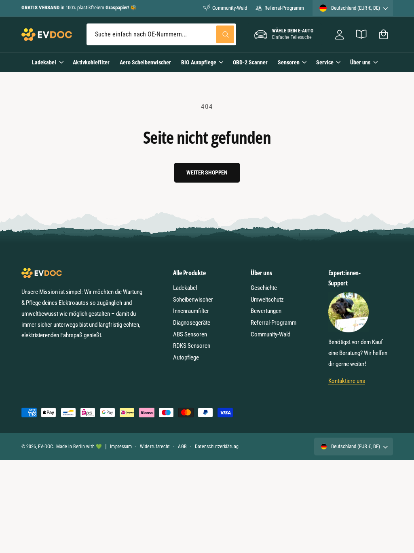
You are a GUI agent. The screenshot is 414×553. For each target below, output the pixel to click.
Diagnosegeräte (191, 322)
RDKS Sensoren (191, 345)
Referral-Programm (284, 8)
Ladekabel (185, 287)
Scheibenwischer (193, 299)
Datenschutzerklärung (216, 446)
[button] (383, 34)
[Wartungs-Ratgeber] (362, 34)
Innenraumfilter (191, 311)
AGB (182, 446)
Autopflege (186, 357)
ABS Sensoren (190, 334)
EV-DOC (45, 446)
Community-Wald (229, 8)
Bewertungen (266, 311)
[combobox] (161, 34)
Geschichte (264, 287)
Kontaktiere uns (346, 381)
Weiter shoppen (207, 172)
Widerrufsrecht (154, 446)
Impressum (120, 446)
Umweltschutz (267, 299)
